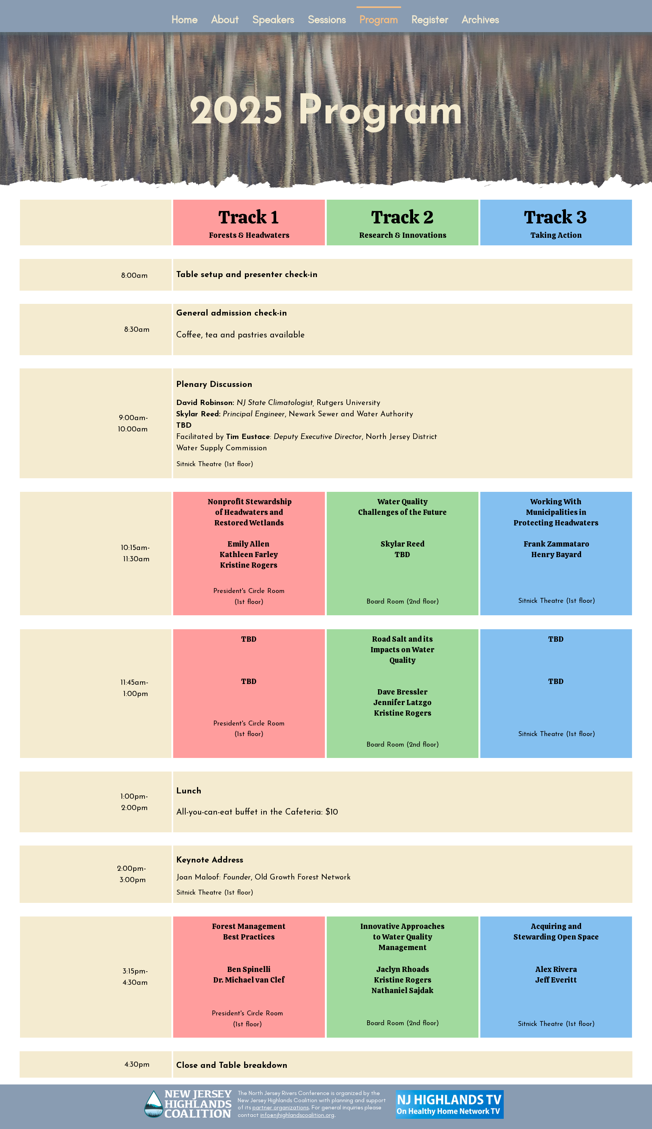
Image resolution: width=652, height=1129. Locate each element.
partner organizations (280, 1107)
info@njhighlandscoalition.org (297, 1114)
